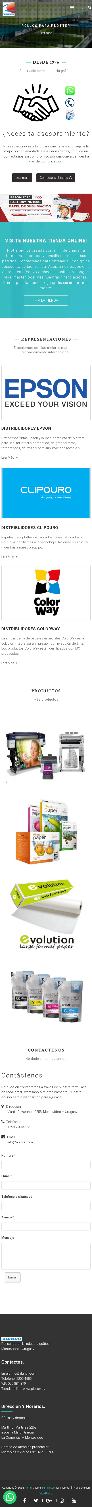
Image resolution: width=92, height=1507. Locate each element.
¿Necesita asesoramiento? (46, 133)
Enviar (12, 1277)
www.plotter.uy (34, 1389)
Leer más (46, 33)
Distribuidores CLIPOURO (29, 527)
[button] (10, 1497)
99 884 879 (18, 1384)
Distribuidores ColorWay (30, 628)
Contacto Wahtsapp (54, 177)
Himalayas (48, 1487)
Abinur (29, 1487)
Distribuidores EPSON (26, 428)
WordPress (46, 1493)
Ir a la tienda (46, 300)
